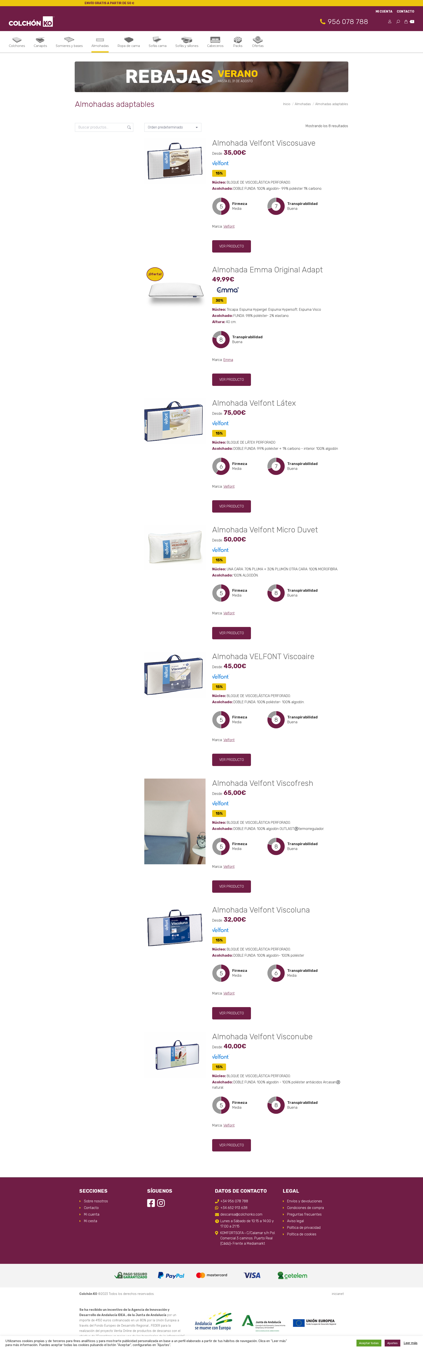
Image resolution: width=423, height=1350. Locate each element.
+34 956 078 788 (234, 1201)
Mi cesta (90, 1221)
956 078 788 (348, 22)
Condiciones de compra (305, 1208)
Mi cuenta (91, 1214)
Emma (228, 360)
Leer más (410, 1343)
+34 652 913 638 (233, 1208)
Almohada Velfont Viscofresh (262, 783)
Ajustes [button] (392, 1343)
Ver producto (231, 246)
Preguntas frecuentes (304, 1214)
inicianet (338, 1294)
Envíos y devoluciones (304, 1201)
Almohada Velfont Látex (254, 403)
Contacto (91, 1208)
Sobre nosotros (96, 1201)
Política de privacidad (304, 1227)
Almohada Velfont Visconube (262, 1036)
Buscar (128, 127)
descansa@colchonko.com (241, 1214)
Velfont (229, 226)
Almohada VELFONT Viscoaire (263, 656)
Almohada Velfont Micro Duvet (265, 529)
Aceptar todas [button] (369, 1343)
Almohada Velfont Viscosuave (263, 143)
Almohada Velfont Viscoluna (261, 910)
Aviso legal (295, 1221)
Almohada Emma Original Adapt (267, 269)
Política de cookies (301, 1234)
